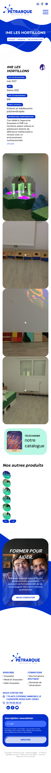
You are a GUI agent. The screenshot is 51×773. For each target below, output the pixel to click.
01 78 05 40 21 (13, 702)
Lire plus (10, 143)
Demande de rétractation (35, 684)
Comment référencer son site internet (30, 755)
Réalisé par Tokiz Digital (28, 755)
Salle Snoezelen (11, 683)
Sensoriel (8, 672)
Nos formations (36, 676)
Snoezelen (9, 676)
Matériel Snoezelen (13, 679)
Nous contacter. (13, 692)
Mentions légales (31, 753)
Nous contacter (25, 597)
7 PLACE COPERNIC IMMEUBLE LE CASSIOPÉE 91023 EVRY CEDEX (23, 698)
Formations (35, 672)
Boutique (33, 678)
